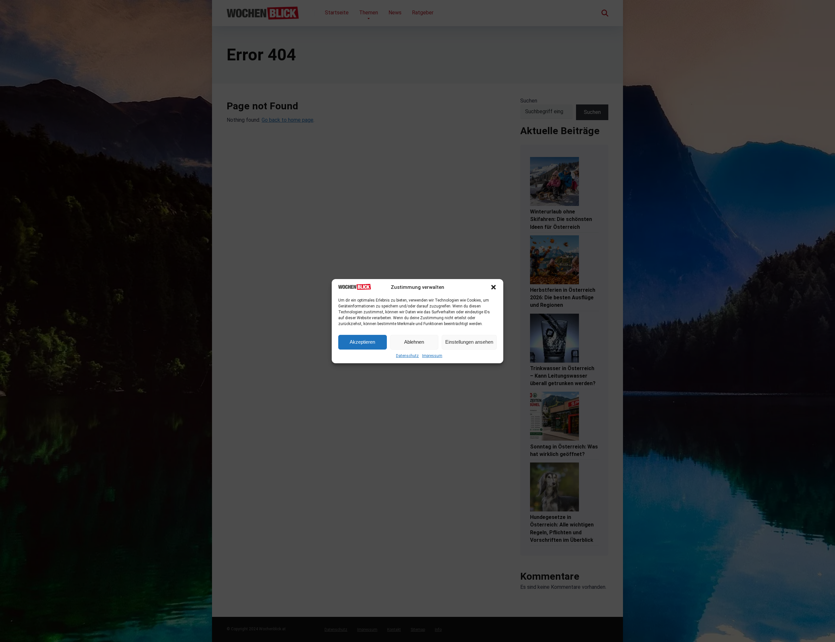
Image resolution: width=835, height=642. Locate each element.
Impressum (432, 355)
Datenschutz (407, 355)
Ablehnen (414, 342)
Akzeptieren (362, 342)
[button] (493, 287)
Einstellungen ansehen (469, 342)
